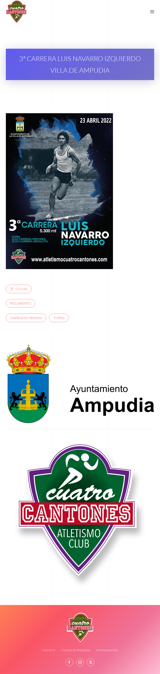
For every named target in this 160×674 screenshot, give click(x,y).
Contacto (48, 650)
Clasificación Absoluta (26, 317)
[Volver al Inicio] (16, 11)
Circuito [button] (22, 289)
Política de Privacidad (75, 650)
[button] (152, 11)
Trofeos (59, 317)
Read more (80, 388)
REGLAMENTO (20, 303)
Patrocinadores (107, 650)
